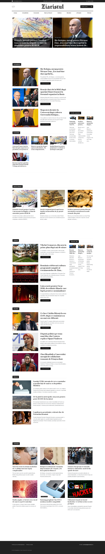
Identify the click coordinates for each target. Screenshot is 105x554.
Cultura (59, 13)
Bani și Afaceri (48, 13)
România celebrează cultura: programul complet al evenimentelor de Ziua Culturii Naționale (53, 268)
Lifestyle (78, 13)
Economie (36, 13)
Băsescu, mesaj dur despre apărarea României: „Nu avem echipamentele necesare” (39, 148)
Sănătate (90, 246)
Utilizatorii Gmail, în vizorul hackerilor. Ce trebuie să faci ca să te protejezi (80, 502)
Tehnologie (73, 118)
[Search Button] (91, 6)
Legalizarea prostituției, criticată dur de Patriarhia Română (48, 413)
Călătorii (71, 463)
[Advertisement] (52, 55)
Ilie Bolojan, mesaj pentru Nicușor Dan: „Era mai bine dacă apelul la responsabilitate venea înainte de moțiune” (71, 43)
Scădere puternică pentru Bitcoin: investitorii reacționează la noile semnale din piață (81, 123)
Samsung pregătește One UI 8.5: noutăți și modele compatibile (72, 123)
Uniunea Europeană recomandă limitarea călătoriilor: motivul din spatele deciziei (79, 468)
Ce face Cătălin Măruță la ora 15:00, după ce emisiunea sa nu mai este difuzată (53, 315)
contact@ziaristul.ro (17, 1)
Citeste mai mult (46, 83)
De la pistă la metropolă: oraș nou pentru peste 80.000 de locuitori (49, 398)
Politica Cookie (29, 544)
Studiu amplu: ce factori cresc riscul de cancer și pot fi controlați (24, 501)
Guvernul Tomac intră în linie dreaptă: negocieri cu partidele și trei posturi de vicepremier (20, 148)
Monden (69, 13)
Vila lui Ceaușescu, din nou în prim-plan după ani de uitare (53, 246)
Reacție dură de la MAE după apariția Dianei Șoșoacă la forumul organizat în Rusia (53, 91)
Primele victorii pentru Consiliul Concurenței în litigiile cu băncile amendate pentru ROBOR (30, 43)
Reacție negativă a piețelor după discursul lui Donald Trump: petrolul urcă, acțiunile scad (20, 164)
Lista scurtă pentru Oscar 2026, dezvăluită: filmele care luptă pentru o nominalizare (53, 288)
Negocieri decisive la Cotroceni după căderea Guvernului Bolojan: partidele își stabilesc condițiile (51, 112)
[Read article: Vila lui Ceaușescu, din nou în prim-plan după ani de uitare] (25, 253)
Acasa (15, 13)
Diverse (89, 13)
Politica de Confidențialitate (18, 544)
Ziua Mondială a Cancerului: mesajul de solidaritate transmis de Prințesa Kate (53, 356)
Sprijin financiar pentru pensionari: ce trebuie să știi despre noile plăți (57, 148)
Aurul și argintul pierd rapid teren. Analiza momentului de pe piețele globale (52, 211)
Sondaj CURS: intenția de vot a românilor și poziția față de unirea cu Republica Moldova (49, 383)
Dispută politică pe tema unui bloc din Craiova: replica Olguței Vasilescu (51, 336)
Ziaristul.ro (17, 550)
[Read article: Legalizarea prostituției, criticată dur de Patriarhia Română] (21, 417)
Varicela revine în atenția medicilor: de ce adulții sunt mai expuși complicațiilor (90, 251)
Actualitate (25, 13)
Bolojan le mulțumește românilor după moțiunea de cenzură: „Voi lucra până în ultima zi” (51, 468)
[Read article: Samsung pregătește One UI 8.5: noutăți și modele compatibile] (52, 489)
